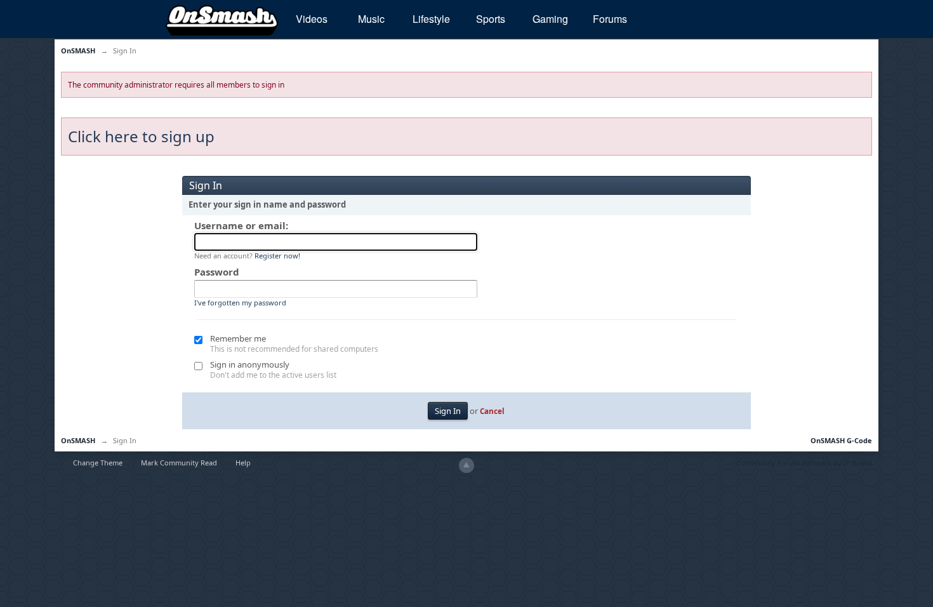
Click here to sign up (141, 136)
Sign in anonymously (249, 364)
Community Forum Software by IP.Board (804, 462)
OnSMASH (78, 440)
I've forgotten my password (240, 302)
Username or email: (241, 225)
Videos (312, 18)
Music (371, 18)
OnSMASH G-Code (841, 440)
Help (243, 462)
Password (216, 271)
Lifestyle (431, 18)
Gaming (550, 18)
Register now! (277, 255)
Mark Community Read (179, 462)
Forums (610, 18)
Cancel (492, 411)
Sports (490, 18)
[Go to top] (466, 465)
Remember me (238, 338)
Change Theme (97, 462)
